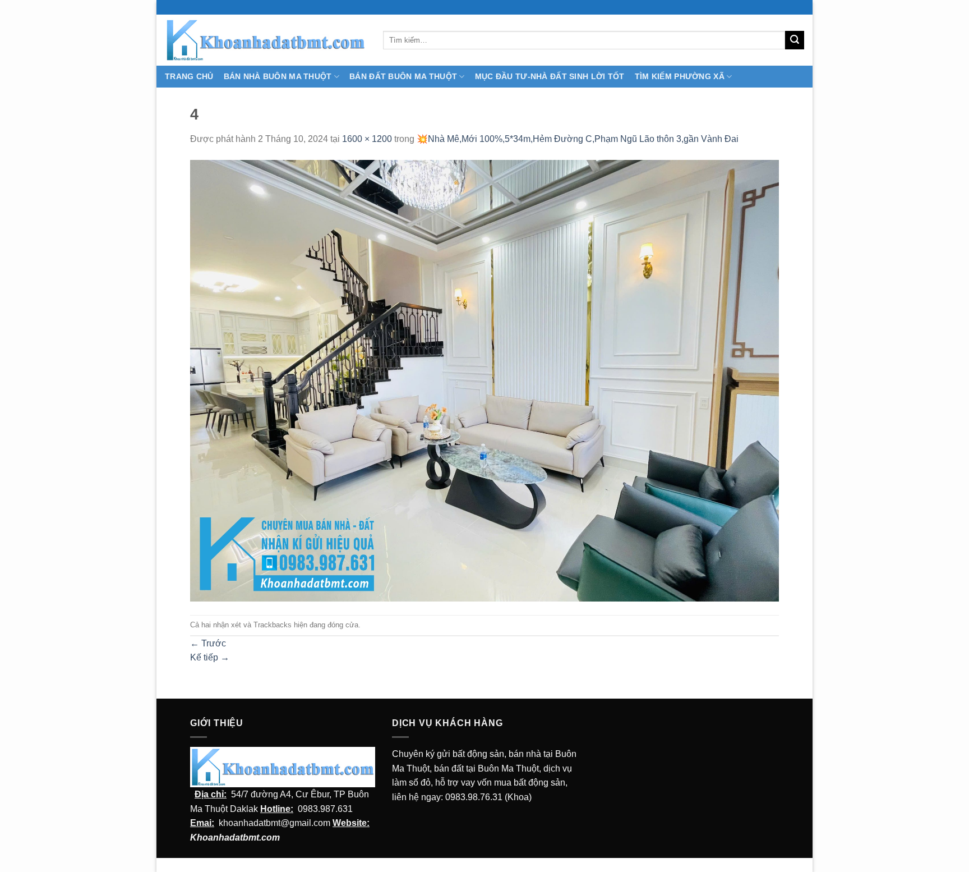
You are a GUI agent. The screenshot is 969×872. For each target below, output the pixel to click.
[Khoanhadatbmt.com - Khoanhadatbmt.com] (265, 40)
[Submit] (794, 40)
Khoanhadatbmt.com (235, 837)
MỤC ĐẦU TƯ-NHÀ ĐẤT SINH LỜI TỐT (550, 76)
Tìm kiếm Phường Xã (680, 76)
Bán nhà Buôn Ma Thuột (278, 76)
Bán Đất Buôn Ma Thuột (403, 76)
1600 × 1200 (367, 139)
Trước (208, 643)
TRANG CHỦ (189, 76)
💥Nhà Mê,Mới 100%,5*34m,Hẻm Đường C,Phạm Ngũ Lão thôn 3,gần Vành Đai (578, 139)
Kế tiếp (209, 657)
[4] (484, 380)
